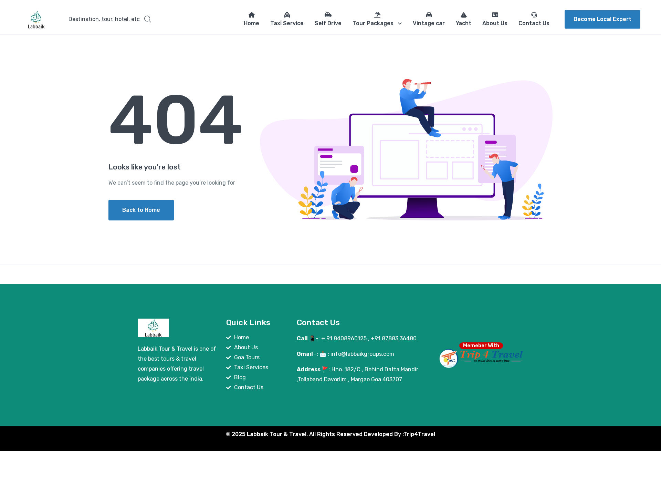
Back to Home (141, 210)
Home (251, 23)
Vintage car (429, 23)
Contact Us (533, 23)
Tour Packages (373, 23)
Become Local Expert (602, 19)
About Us (494, 23)
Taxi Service (287, 23)
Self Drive (328, 23)
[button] (110, 19)
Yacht (463, 23)
